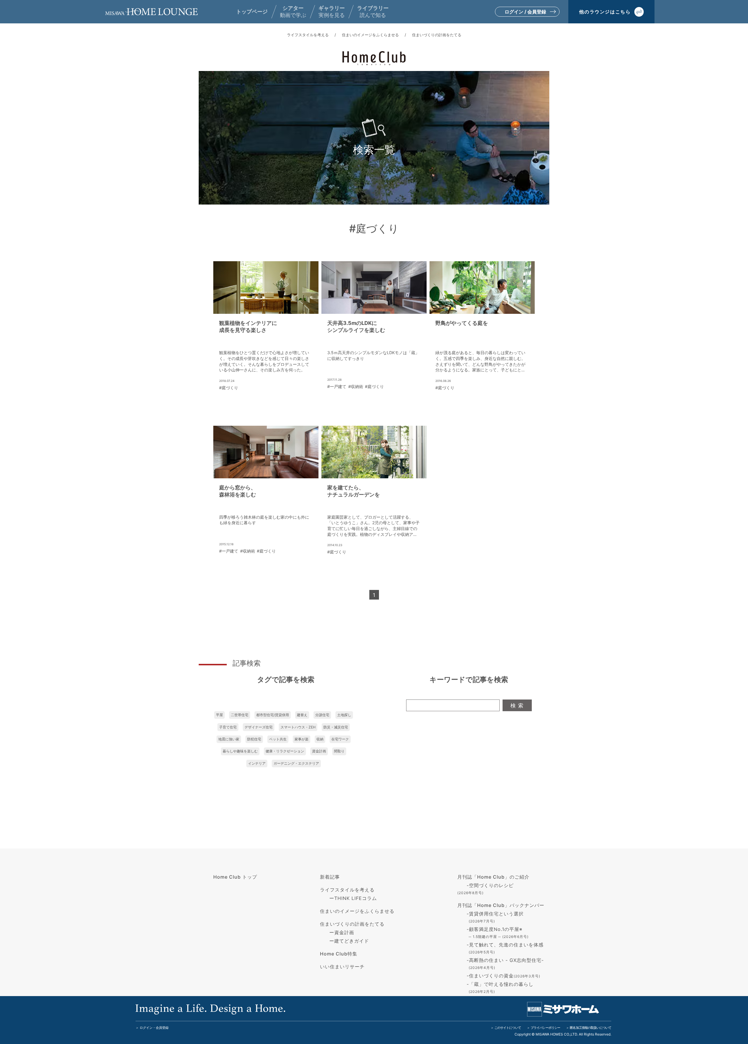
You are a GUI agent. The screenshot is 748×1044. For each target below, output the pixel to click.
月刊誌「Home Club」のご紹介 (493, 877)
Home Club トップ (235, 877)
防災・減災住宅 (335, 727)
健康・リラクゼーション (285, 751)
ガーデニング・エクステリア (296, 763)
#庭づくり (228, 387)
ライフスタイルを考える (308, 34)
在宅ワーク (340, 739)
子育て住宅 (228, 727)
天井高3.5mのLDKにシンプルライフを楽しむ (356, 326)
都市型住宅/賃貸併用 (272, 715)
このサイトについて (507, 1028)
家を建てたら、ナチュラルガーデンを (353, 491)
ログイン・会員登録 (154, 1028)
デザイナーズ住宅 (259, 727)
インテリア (257, 763)
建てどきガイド (351, 941)
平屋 (219, 715)
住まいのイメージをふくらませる (370, 34)
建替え (302, 715)
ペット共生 (278, 739)
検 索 (516, 705)
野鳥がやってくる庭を (461, 323)
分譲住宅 (322, 715)
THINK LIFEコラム (355, 898)
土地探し (344, 715)
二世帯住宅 (239, 715)
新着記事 (330, 877)
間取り (339, 751)
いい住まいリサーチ (342, 966)
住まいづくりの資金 (504, 976)
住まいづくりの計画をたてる (436, 34)
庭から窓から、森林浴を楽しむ (237, 491)
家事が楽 (302, 739)
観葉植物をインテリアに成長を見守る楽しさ (248, 326)
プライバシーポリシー (545, 1028)
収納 (319, 739)
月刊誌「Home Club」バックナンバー (500, 905)
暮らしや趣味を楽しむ (240, 751)
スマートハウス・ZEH (298, 727)
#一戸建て (336, 386)
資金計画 (319, 751)
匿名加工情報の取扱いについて (590, 1028)
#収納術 (355, 386)
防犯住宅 (254, 739)
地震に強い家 (228, 739)
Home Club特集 (338, 954)
